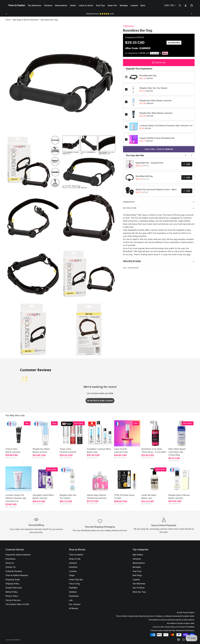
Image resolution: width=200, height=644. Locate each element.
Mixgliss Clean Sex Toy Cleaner (153, 88)
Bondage (137, 567)
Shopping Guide (12, 579)
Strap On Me (74, 559)
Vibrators (137, 559)
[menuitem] (143, 5)
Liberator (73, 563)
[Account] (186, 5)
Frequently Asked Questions (18, 554)
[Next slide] (192, 14)
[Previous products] (186, 155)
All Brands (73, 608)
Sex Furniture (138, 587)
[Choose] (27, 442)
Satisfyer (73, 592)
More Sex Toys (139, 592)
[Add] (54, 442)
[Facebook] (178, 639)
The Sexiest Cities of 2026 (17, 604)
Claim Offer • (159, 149)
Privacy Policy (11, 596)
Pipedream (74, 596)
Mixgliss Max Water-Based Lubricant (155, 113)
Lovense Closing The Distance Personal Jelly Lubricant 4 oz (166, 125)
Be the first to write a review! (100, 400)
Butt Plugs (137, 575)
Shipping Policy (129, 202)
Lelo (71, 600)
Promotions (10, 559)
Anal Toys (137, 571)
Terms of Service (12, 600)
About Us (9, 563)
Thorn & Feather (76, 554)
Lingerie (136, 579)
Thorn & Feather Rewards (16, 575)
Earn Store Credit (129, 208)
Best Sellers (138, 554)
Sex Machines (139, 583)
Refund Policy (11, 592)
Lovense (72, 571)
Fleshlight (73, 587)
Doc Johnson (75, 604)
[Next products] (192, 155)
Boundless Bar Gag (147, 75)
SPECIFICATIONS (132, 261)
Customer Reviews (13, 571)
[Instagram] (183, 639)
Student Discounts (13, 587)
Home (8, 19)
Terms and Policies (12, 640)
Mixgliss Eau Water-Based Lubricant (155, 100)
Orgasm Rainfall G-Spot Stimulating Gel (156, 138)
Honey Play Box (76, 579)
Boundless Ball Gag (144, 176)
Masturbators (139, 563)
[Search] (180, 5)
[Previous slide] (6, 14)
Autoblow (73, 567)
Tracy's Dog (74, 583)
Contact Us (10, 567)
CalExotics (128, 26)
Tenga (72, 575)
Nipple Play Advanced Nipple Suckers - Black (156, 189)
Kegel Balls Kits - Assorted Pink (149, 163)
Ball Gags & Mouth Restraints (26, 19)
